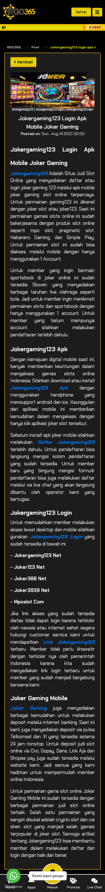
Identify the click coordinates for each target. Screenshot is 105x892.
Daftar (81, 12)
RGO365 (14, 47)
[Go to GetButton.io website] (13, 886)
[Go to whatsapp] (13, 876)
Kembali (24, 62)
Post (35, 47)
